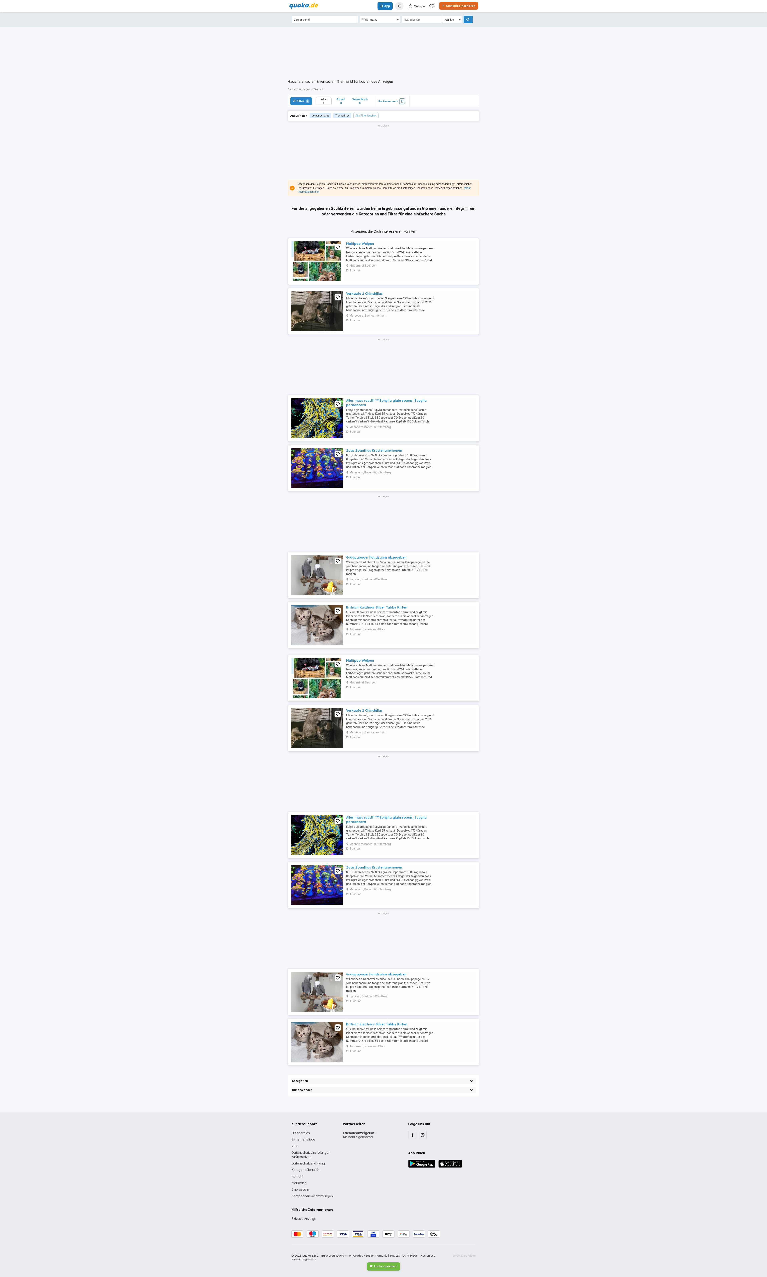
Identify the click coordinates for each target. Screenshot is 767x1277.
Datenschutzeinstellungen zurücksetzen (310, 1154)
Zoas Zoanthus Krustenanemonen (374, 450)
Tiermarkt (340, 115)
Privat (341, 101)
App (387, 6)
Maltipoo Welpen (360, 244)
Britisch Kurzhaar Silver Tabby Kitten (376, 607)
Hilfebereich (300, 1133)
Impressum (300, 1189)
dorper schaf (319, 115)
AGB (294, 1146)
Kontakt (297, 1176)
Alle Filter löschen (366, 115)
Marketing (299, 1183)
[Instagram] (422, 1135)
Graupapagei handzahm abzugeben (376, 557)
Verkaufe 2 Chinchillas (364, 294)
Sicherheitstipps (303, 1139)
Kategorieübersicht (305, 1170)
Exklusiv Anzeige (303, 1219)
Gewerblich (360, 101)
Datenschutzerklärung (308, 1163)
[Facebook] (412, 1135)
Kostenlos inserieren (460, 6)
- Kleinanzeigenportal (360, 1135)
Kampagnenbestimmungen (312, 1196)
